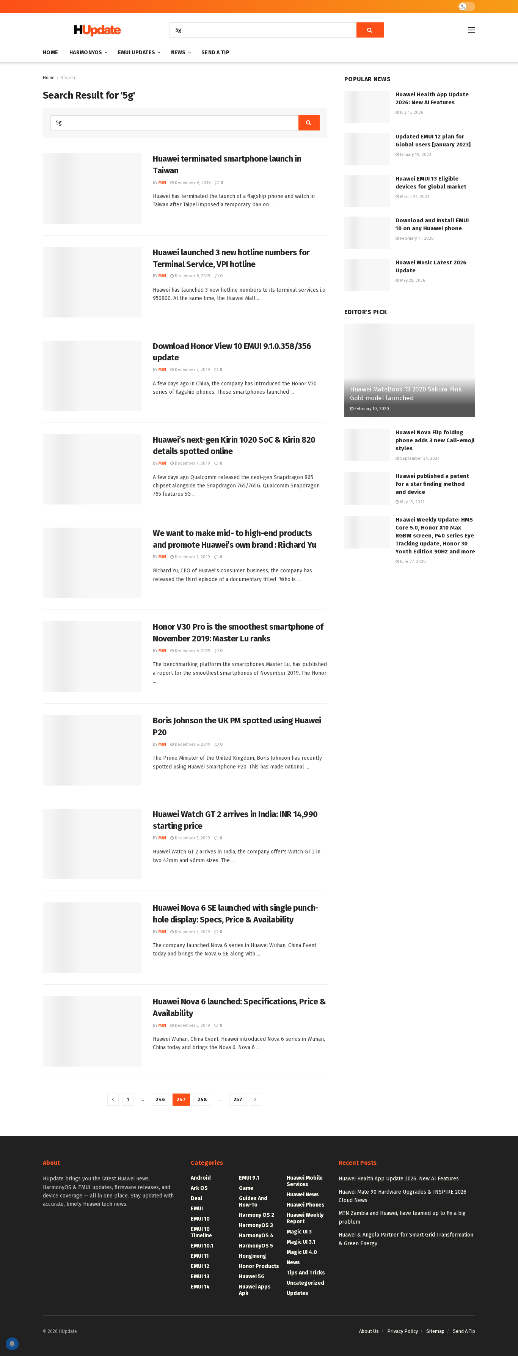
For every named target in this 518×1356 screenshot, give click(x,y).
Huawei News (303, 1194)
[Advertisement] (409, 634)
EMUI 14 (200, 1287)
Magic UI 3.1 (301, 1242)
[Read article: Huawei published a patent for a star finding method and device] (367, 488)
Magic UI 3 (299, 1232)
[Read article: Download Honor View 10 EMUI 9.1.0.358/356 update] (92, 376)
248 (202, 1099)
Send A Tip (215, 52)
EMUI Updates (136, 52)
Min (162, 182)
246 (160, 1099)
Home (50, 52)
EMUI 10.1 (202, 1246)
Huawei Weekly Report (305, 1218)
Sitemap (435, 1331)
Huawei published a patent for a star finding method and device (432, 484)
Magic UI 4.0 (302, 1252)
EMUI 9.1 (249, 1178)
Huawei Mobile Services (305, 1181)
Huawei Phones (306, 1205)
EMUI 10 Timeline (201, 1232)
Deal (196, 1198)
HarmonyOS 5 (256, 1246)
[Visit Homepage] (95, 30)
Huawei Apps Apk (255, 1290)
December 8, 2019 (192, 275)
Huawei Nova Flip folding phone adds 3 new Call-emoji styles (435, 440)
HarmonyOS (85, 52)
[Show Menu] (471, 30)
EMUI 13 (200, 1276)
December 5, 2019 (192, 838)
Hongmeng (252, 1256)
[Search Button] (370, 30)
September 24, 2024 (419, 458)
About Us (369, 1331)
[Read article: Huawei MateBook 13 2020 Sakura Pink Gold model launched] (409, 370)
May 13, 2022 (412, 502)
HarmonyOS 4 (256, 1235)
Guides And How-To (253, 1201)
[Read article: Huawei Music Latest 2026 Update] (367, 275)
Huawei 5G (252, 1276)
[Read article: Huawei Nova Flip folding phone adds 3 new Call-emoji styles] (367, 445)
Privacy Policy (402, 1331)
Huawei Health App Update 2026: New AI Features (399, 1178)
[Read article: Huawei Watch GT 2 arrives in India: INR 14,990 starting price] (92, 844)
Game (246, 1188)
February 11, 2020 (416, 238)
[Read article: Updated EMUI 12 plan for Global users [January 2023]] (367, 149)
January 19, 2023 (415, 154)
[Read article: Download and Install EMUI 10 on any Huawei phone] (367, 233)
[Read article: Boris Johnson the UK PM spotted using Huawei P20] (92, 750)
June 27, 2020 (412, 561)
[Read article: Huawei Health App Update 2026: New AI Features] (367, 107)
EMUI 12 (200, 1266)
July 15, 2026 (411, 112)
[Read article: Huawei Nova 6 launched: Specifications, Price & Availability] (92, 1031)
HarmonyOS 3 (256, 1225)
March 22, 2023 (414, 196)
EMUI (197, 1208)
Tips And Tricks (306, 1273)
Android (201, 1178)
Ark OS (199, 1188)
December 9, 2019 (192, 182)
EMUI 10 (200, 1219)
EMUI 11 (200, 1256)
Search (68, 77)
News (178, 52)
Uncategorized (305, 1283)
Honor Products (259, 1266)
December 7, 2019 (192, 369)
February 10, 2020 (371, 408)
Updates (297, 1293)
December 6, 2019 (192, 650)
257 (238, 1099)
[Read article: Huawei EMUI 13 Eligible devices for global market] (367, 191)
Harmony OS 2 (256, 1215)
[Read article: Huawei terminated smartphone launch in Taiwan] (92, 188)
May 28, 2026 (412, 280)
